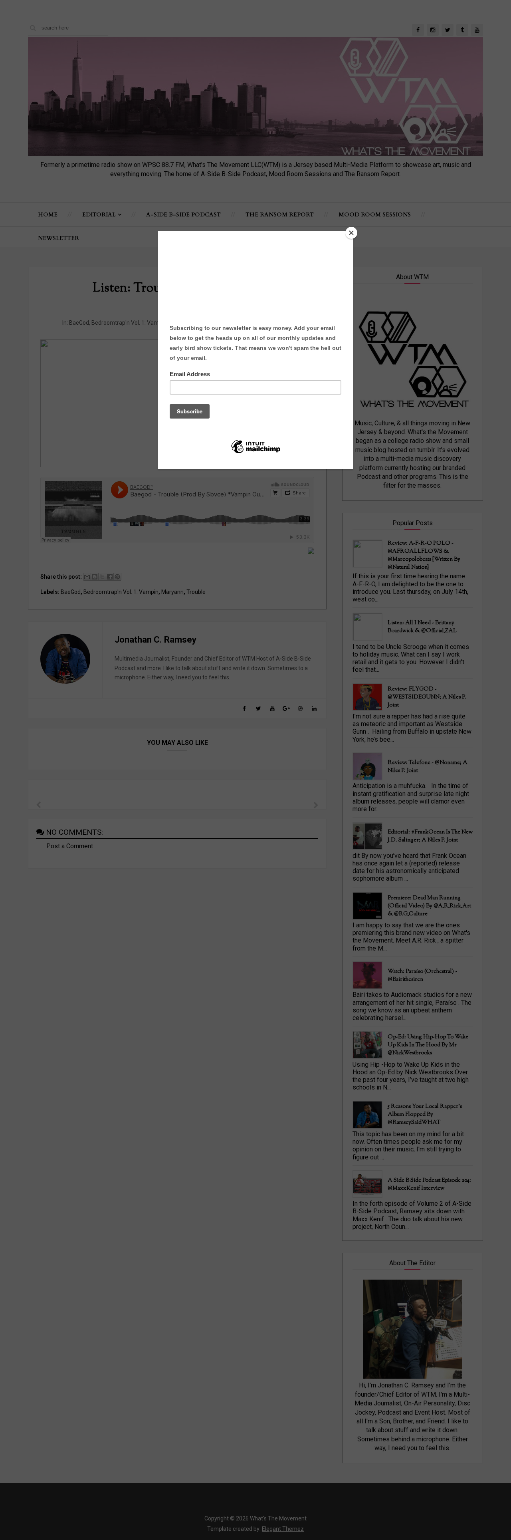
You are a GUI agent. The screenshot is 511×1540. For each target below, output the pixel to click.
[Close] (351, 233)
